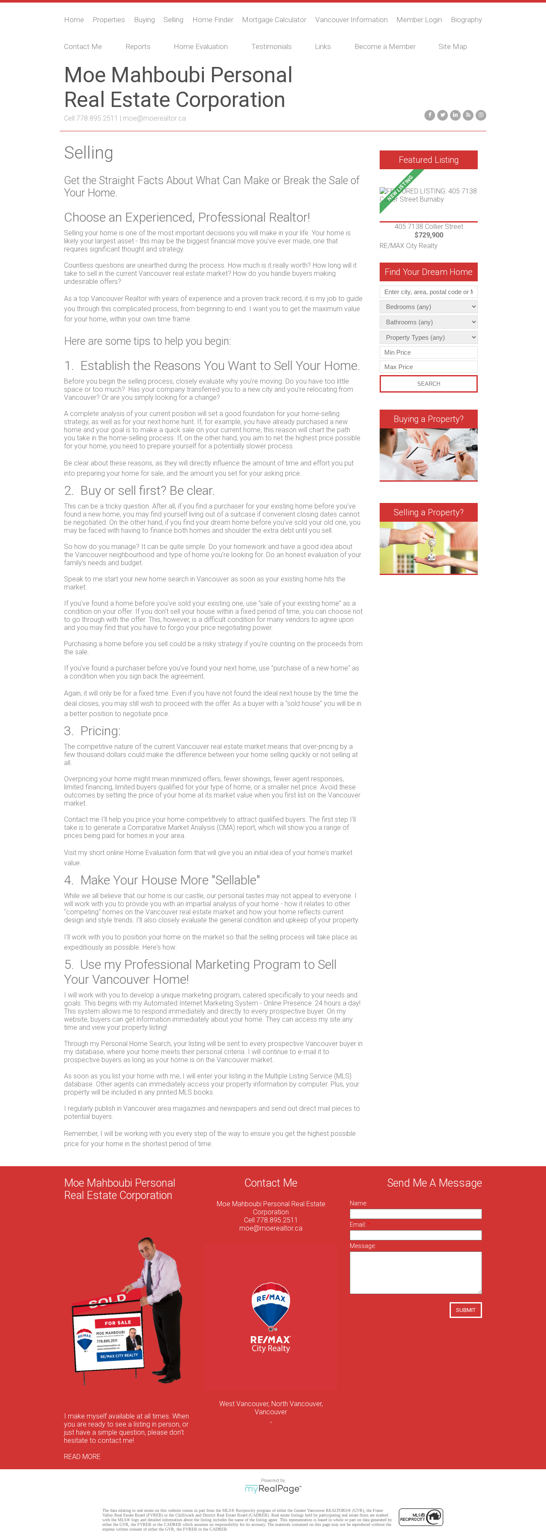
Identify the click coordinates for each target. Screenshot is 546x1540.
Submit (466, 1310)
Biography (466, 19)
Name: (358, 1203)
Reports (138, 46)
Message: (363, 1245)
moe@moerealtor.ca (154, 118)
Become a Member (384, 46)
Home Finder (212, 19)
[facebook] (428, 114)
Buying (144, 19)
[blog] (467, 114)
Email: (358, 1224)
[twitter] (441, 114)
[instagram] (479, 114)
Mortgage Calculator (274, 19)
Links (323, 46)
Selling (173, 19)
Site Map (453, 46)
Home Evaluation (201, 46)
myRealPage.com (273, 1489)
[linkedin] (454, 114)
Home (74, 19)
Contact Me (83, 46)
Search (428, 384)
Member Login (419, 19)
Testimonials (271, 46)
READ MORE (82, 1457)
